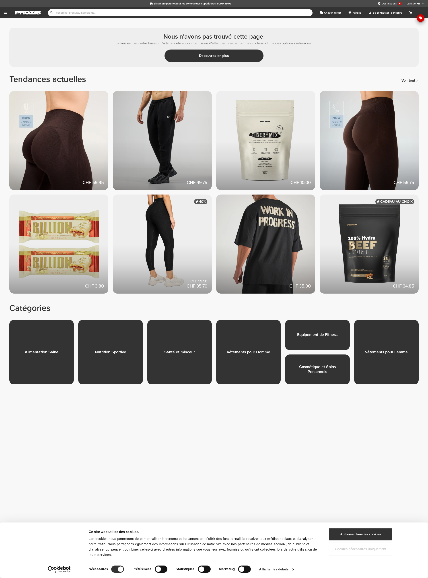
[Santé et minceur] (181, 354)
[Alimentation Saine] (43, 354)
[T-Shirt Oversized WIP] (268, 246)
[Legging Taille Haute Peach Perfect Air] (371, 143)
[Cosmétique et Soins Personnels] (319, 371)
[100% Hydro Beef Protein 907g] (371, 246)
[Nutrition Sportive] (112, 354)
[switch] (161, 569)
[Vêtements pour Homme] (250, 354)
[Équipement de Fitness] (319, 337)
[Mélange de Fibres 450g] (268, 143)
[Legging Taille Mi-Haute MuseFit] (61, 143)
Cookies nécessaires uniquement (360, 549)
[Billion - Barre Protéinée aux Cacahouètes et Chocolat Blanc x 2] (61, 246)
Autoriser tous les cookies (360, 534)
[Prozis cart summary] (411, 12)
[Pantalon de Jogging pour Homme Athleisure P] (164, 143)
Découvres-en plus (214, 56)
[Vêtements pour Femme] (388, 354)
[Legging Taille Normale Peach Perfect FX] (164, 246)
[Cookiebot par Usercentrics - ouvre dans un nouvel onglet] (59, 569)
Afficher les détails (273, 569)
